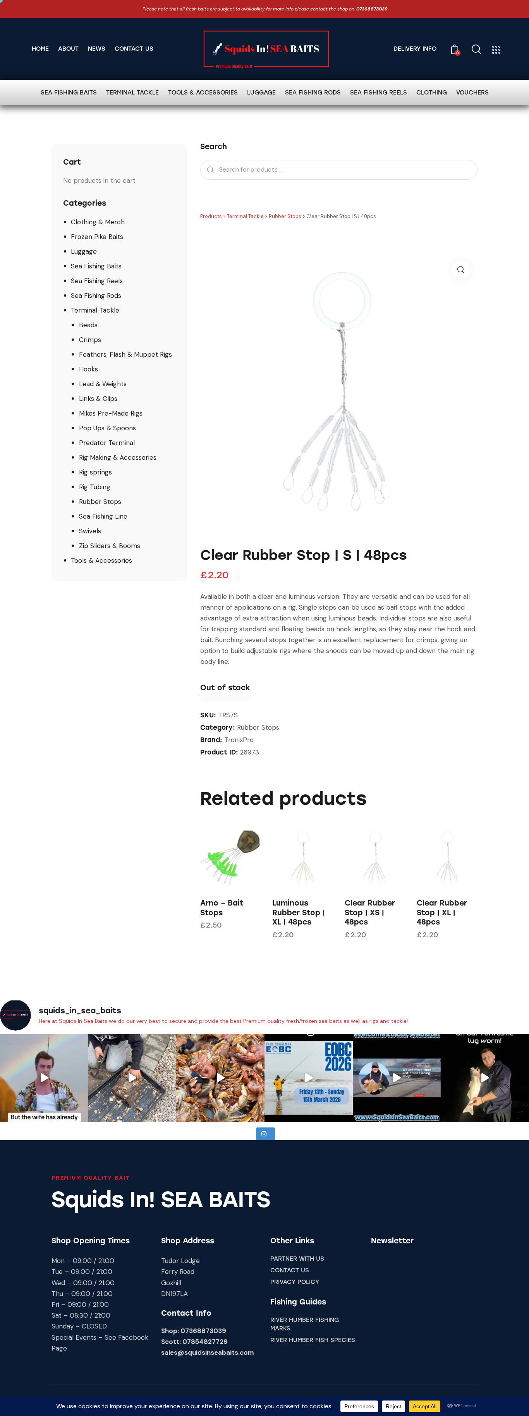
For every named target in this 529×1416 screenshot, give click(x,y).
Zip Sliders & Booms (109, 545)
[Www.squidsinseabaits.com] (485, 1078)
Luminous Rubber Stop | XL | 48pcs (298, 912)
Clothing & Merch (98, 222)
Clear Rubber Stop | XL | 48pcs (442, 912)
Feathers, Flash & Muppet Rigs (125, 354)
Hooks (88, 369)
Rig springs (95, 472)
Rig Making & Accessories (117, 457)
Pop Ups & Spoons (107, 428)
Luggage (84, 251)
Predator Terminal (107, 442)
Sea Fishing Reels (97, 281)
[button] (461, 270)
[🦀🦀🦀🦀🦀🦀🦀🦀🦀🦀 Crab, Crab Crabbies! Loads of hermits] (220, 1078)
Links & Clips (98, 398)
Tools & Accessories (101, 560)
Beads (88, 325)
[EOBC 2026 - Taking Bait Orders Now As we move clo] (308, 1078)
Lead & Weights (103, 384)
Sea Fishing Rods (96, 295)
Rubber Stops (258, 727)
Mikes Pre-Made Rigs (111, 413)
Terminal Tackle (95, 310)
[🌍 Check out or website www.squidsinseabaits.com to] (397, 1078)
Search (208, 170)
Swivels (90, 531)
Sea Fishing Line (103, 516)
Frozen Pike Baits (97, 236)
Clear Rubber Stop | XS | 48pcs (370, 912)
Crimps (90, 339)
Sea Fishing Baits (96, 266)
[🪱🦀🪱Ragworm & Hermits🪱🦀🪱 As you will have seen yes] (132, 1078)
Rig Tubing (94, 487)
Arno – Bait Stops (222, 908)
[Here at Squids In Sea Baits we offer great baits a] (44, 1078)
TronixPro (239, 739)
